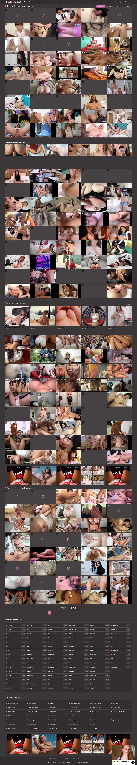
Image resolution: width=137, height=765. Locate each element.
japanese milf (90, 2)
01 (49, 613)
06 (66, 613)
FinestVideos (13, 1)
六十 (47, 2)
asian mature (109, 2)
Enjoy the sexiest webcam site (89, 327)
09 (77, 613)
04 (59, 613)
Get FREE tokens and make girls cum (14, 327)
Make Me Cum (34, 327)
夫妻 (120, 2)
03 (56, 613)
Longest (129, 6)
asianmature (82, 2)
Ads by (128, 304)
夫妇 (116, 2)
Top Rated (120, 6)
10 (80, 613)
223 (88, 613)
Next (74, 608)
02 (52, 613)
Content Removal (60, 762)
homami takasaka (99, 2)
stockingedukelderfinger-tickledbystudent (66, 2)
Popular (101, 6)
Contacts (51, 762)
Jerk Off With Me (112, 327)
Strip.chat (7, 328)
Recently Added (111, 6)
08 (73, 613)
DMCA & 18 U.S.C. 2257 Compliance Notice (78, 762)
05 (63, 613)
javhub (52, 2)
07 (70, 613)
